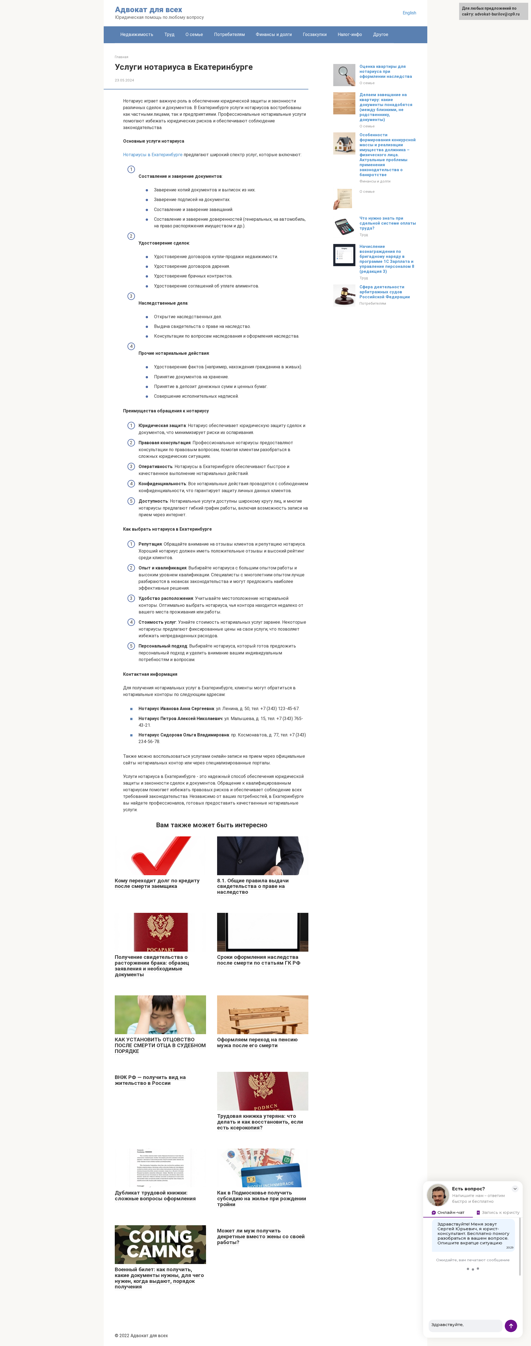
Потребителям (229, 34)
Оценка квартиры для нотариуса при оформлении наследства (386, 71)
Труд (169, 34)
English (409, 13)
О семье (194, 34)
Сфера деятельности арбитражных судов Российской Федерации (385, 291)
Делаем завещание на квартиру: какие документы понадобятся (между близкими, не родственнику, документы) (386, 107)
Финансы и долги (274, 34)
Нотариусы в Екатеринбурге (153, 154)
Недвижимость (136, 34)
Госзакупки (315, 34)
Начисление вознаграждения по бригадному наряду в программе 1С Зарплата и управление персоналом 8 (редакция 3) (387, 259)
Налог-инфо (350, 34)
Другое (380, 34)
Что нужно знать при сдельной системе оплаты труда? (388, 223)
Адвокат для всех (148, 9)
